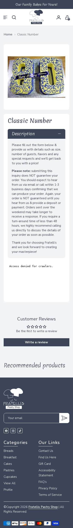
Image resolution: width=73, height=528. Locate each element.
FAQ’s (43, 482)
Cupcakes (10, 477)
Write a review (36, 342)
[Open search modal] (14, 17)
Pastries (9, 470)
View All (9, 483)
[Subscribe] (64, 418)
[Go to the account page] (58, 17)
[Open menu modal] (6, 17)
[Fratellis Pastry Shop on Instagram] (13, 430)
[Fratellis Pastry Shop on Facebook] (6, 430)
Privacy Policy (48, 488)
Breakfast (10, 457)
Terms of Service (50, 495)
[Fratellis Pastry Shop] (36, 17)
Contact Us (46, 451)
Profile (8, 490)
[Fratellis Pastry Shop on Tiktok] (20, 430)
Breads (8, 451)
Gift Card (45, 464)
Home (8, 34)
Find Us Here (47, 457)
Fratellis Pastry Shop (43, 507)
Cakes (8, 464)
